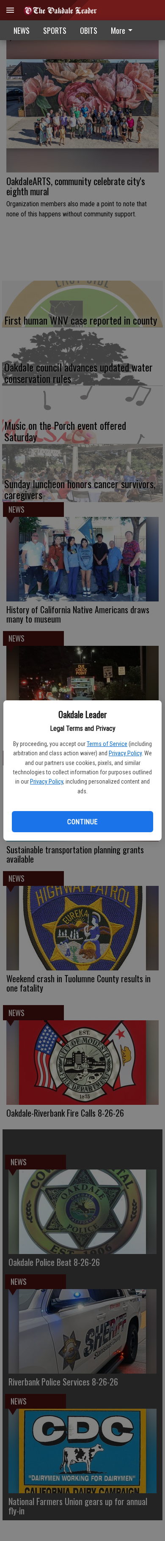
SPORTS (54, 30)
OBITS (88, 30)
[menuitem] (124, 30)
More (118, 30)
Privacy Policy (125, 753)
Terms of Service (107, 743)
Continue (82, 822)
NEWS (22, 30)
